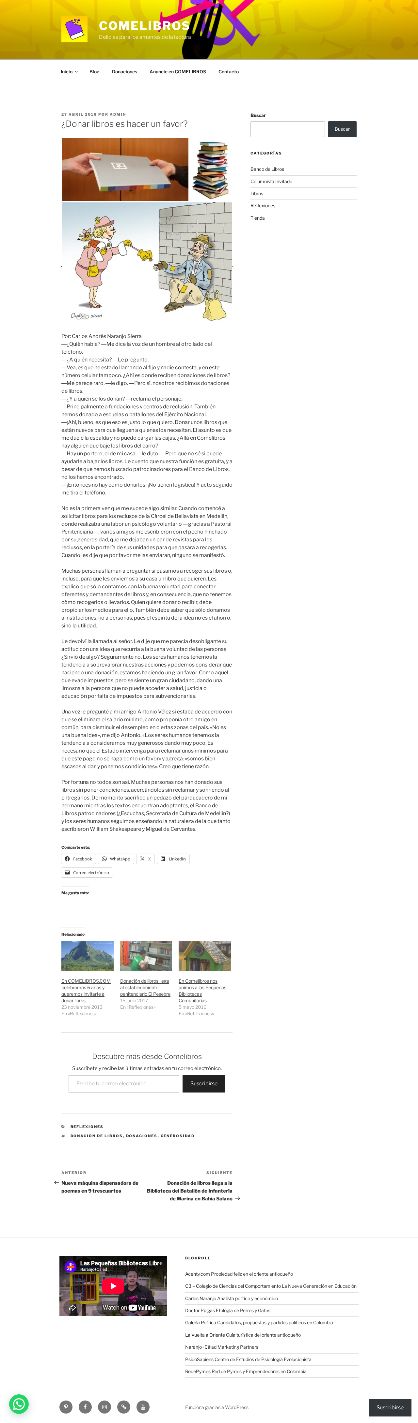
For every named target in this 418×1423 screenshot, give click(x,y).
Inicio (66, 71)
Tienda (257, 218)
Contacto (228, 71)
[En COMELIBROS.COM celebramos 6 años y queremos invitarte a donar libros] (87, 956)
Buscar (258, 115)
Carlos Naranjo (200, 1298)
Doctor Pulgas (200, 1310)
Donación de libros (97, 1136)
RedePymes (198, 1371)
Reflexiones (87, 1126)
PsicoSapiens (199, 1359)
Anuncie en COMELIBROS (178, 71)
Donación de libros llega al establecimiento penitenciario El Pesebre (145, 987)
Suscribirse (203, 1083)
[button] (19, 1404)
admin (118, 114)
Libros (256, 193)
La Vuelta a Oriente (205, 1335)
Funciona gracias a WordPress (217, 1407)
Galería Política (200, 1322)
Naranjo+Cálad (201, 1347)
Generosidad (178, 1136)
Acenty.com (197, 1274)
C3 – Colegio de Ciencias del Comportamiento (233, 1286)
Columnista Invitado (271, 181)
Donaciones (124, 71)
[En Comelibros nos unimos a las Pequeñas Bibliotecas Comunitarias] (205, 956)
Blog (94, 71)
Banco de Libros (267, 169)
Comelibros (145, 26)
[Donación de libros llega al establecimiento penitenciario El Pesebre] (146, 956)
